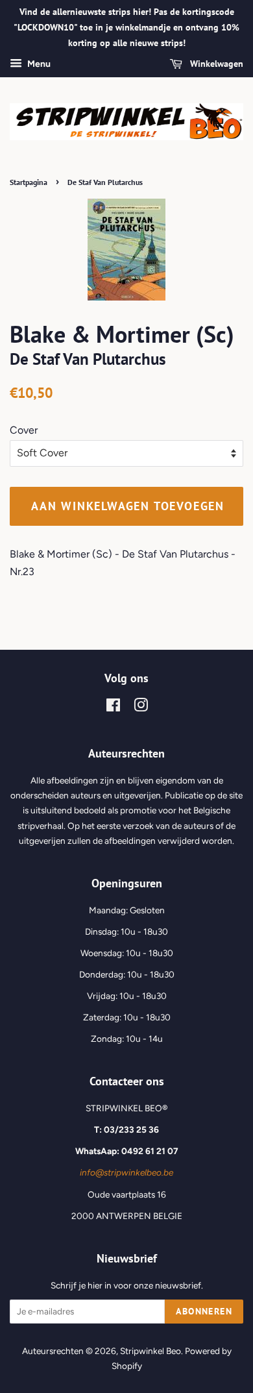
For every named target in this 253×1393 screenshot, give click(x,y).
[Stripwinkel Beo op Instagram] (141, 707)
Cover (24, 430)
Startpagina (28, 182)
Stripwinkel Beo (150, 1351)
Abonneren (204, 1311)
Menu (38, 64)
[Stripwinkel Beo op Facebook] (113, 707)
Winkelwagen (215, 64)
